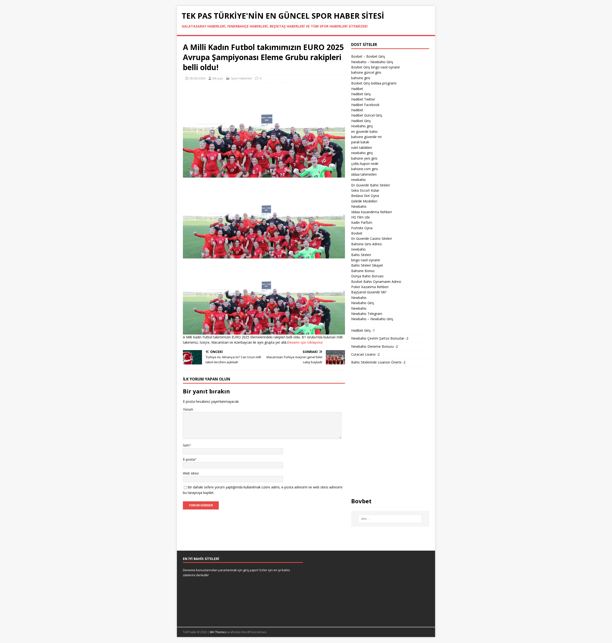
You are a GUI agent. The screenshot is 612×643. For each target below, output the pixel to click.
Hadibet (357, 88)
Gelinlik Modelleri (364, 201)
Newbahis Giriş (362, 303)
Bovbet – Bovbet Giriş (368, 56)
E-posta (189, 459)
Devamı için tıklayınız (305, 342)
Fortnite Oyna (361, 228)
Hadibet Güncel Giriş (366, 115)
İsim (186, 445)
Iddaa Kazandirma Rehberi (371, 212)
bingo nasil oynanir (365, 260)
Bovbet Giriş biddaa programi (373, 83)
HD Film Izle (360, 217)
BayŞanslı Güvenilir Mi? (368, 292)
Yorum (188, 409)
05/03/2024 (197, 78)
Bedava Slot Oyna (365, 195)
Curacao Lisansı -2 (365, 354)
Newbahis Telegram (366, 313)
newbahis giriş (362, 126)
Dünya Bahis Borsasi (367, 276)
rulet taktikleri (361, 147)
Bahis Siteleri (361, 254)
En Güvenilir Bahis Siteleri (370, 185)
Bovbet (356, 233)
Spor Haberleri (241, 78)
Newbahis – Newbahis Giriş (372, 62)
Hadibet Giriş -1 (363, 330)
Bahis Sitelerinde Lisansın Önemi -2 (378, 362)
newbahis (358, 179)
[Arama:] (390, 519)
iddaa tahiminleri (364, 174)
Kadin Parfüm (361, 222)
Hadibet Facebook (365, 104)
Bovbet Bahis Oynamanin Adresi (376, 281)
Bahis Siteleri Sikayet (367, 265)
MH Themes (218, 632)
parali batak (360, 142)
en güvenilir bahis (364, 131)
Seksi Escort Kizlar (365, 190)
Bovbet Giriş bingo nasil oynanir (375, 67)
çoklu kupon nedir (364, 163)
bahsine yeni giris (364, 158)
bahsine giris (360, 78)
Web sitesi (191, 473)
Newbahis (358, 206)
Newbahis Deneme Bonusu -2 (374, 346)
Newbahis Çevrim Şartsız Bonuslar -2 (379, 338)
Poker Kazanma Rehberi (369, 287)
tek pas (217, 78)
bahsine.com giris (364, 169)
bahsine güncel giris (366, 72)
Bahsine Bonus (363, 270)
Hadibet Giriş (361, 94)
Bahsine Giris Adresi (366, 244)
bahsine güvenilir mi (366, 136)
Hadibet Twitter (363, 99)
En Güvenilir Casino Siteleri (371, 238)
